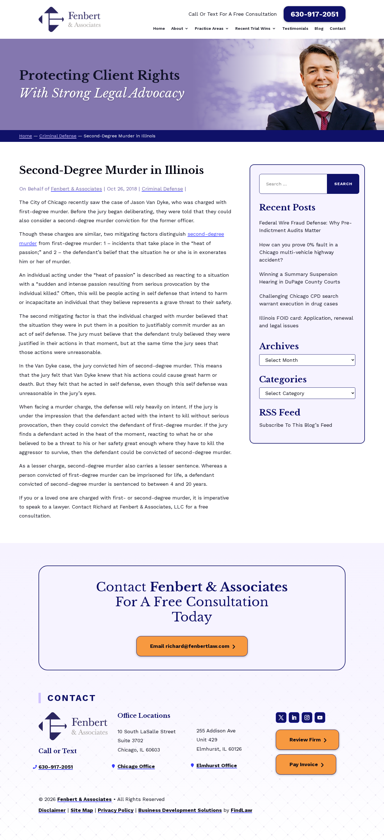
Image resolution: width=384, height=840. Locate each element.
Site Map (82, 810)
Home (159, 28)
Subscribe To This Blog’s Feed (295, 425)
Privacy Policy (116, 810)
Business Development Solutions (180, 810)
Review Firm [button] (305, 740)
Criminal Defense (162, 189)
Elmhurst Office (216, 765)
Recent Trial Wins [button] (252, 28)
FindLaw (241, 810)
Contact (337, 28)
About (177, 28)
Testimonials (295, 28)
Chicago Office (136, 766)
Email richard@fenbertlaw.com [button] (189, 646)
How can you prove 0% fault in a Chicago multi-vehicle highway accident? (298, 252)
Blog (319, 28)
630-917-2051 (314, 14)
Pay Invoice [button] (304, 764)
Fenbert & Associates (76, 189)
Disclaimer (52, 810)
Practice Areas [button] (209, 28)
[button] (378, 799)
